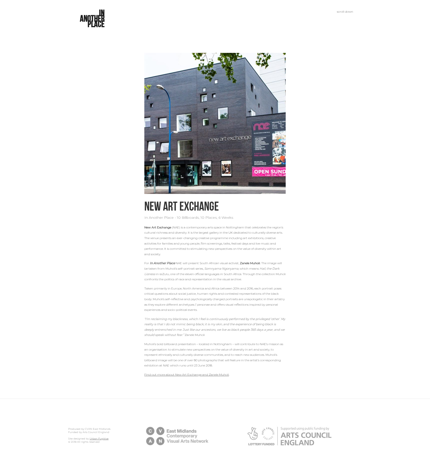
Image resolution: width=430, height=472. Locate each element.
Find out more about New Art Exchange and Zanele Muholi (186, 374)
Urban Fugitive (99, 438)
